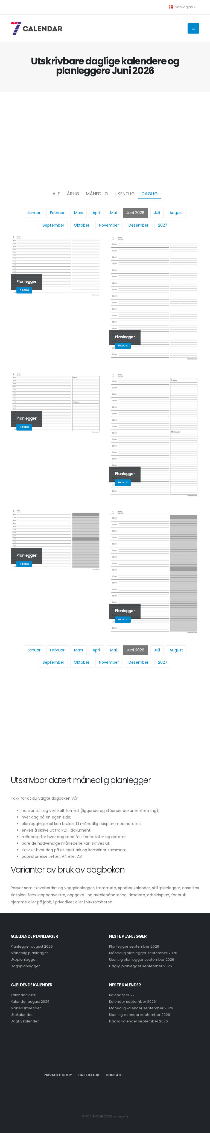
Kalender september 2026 (132, 1001)
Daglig (149, 193)
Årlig (73, 193)
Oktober (81, 225)
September (53, 225)
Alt (56, 193)
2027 (162, 225)
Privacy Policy (57, 1075)
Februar (57, 212)
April (97, 212)
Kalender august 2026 (30, 1001)
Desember (138, 225)
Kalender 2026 (23, 995)
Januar (33, 212)
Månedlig (97, 193)
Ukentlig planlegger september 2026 (141, 959)
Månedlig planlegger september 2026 (143, 953)
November (109, 225)
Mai (113, 212)
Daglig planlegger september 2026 (140, 966)
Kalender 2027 (122, 995)
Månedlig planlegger (29, 953)
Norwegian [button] (184, 7)
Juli (157, 212)
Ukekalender (22, 1014)
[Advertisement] (105, 139)
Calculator (88, 1075)
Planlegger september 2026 (134, 946)
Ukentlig (125, 193)
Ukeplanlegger (24, 959)
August (176, 212)
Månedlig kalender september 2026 (141, 1008)
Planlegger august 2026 (32, 946)
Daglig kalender (25, 1021)
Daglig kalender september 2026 (138, 1021)
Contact (114, 1075)
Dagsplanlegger (25, 966)
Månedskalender (26, 1008)
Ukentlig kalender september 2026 (139, 1014)
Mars (78, 212)
